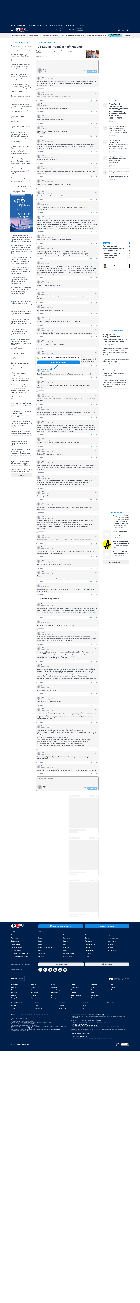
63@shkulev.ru (31, 903)
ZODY (77, 25)
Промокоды (27, 25)
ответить (41, 89)
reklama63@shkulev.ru (103, 889)
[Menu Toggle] (12, 30)
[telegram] (40, 845)
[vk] (45, 845)
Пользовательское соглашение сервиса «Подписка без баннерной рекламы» (92, 913)
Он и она (88, 810)
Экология (110, 819)
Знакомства (37, 25)
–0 (96, 89)
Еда (39, 825)
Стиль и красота (112, 813)
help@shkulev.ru (23, 905)
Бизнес (40, 813)
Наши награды (16, 819)
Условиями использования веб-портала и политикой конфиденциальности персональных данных (98, 901)
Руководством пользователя (79, 899)
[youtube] (65, 845)
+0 (91, 89)
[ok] (50, 845)
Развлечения (89, 825)
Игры (82, 25)
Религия (88, 828)
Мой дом (66, 822)
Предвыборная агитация (19, 828)
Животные (42, 828)
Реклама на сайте (17, 810)
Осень (87, 813)
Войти (44, 71)
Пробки (70, 30)
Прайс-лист (15, 813)
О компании (15, 816)
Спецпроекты (111, 825)
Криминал (66, 813)
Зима (65, 810)
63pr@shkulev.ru (96, 895)
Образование (67, 831)
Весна (40, 816)
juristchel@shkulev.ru (54, 904)
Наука (65, 825)
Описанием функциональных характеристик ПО (84, 900)
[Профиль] (128, 30)
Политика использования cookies (80, 908)
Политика (88, 816)
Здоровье (41, 831)
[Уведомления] (123, 30)
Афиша (52, 25)
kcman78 (43, 369)
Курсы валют (69, 25)
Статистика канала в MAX (19, 831)
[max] (55, 845)
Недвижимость (16, 25)
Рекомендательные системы (79, 911)
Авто (40, 810)
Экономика (110, 822)
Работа (87, 822)
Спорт (109, 810)
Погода (45, 25)
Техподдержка (16, 825)
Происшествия (90, 819)
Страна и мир (111, 816)
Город (40, 819)
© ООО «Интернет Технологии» (20, 919)
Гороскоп (59, 25)
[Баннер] (115, 35)
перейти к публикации (47, 42)
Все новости (21, 42)
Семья (87, 831)
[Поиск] (118, 30)
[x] (60, 845)
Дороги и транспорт (45, 822)
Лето (65, 819)
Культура (66, 816)
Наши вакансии (16, 822)
